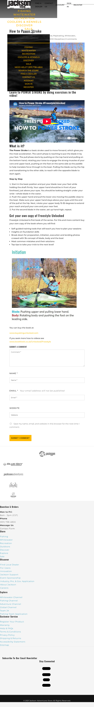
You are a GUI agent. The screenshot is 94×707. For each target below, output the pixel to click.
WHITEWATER (24, 14)
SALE (29, 29)
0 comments (71, 39)
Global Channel (8, 607)
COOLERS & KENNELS (24, 21)
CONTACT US (28, 77)
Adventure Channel (10, 604)
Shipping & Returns (10, 638)
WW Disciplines (57, 39)
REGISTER (78, 5)
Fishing (4, 536)
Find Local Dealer (9, 565)
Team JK (4, 611)
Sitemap (4, 645)
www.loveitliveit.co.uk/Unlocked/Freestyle (30, 342)
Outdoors (5, 546)
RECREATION (24, 18)
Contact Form (7, 528)
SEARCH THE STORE (28, 70)
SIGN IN (28, 84)
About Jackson (8, 584)
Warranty (5, 625)
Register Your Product (12, 622)
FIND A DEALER (29, 74)
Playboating (58, 36)
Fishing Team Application (14, 614)
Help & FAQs (6, 628)
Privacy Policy (7, 635)
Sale (2, 556)
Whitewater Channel (11, 597)
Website (14, 408)
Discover (4, 550)
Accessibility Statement (12, 642)
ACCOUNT (60, 5)
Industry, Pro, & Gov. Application (17, 581)
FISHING (24, 11)
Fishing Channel (9, 600)
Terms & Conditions (10, 632)
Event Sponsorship (10, 578)
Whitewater (70, 36)
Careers (4, 588)
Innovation (6, 571)
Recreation (6, 543)
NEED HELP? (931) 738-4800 (15, 4)
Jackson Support (9, 574)
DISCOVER (24, 25)
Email (13, 391)
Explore (4, 553)
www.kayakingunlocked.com (23, 333)
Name (13, 373)
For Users (5, 568)
